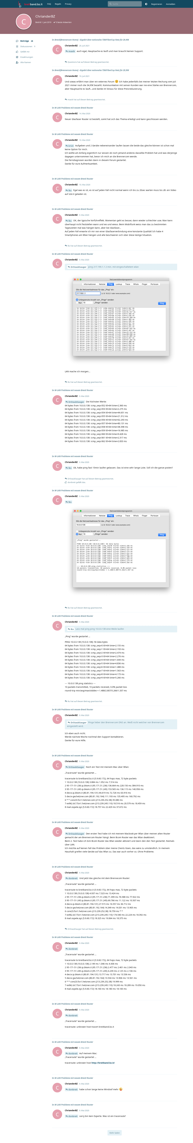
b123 (70, 145)
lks (69, 190)
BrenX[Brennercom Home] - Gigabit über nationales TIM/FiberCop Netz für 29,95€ (92, 39)
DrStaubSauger (78, 267)
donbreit (73, 878)
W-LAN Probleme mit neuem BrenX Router (74, 107)
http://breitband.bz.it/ (103, 1062)
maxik (71, 51)
